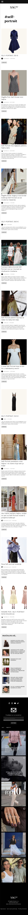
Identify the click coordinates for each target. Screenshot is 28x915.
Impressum (3, 908)
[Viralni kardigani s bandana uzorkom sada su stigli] (13, 743)
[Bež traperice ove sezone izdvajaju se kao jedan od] (13, 794)
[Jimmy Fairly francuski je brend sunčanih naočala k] (13, 870)
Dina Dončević (6, 58)
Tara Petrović (6, 150)
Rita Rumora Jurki (7, 520)
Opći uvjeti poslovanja (12, 908)
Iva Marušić (5, 322)
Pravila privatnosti (22, 908)
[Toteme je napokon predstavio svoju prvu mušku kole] (13, 768)
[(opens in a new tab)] (14, 41)
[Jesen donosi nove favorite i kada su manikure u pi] (13, 819)
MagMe (4, 224)
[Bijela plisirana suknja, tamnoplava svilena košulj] (13, 844)
